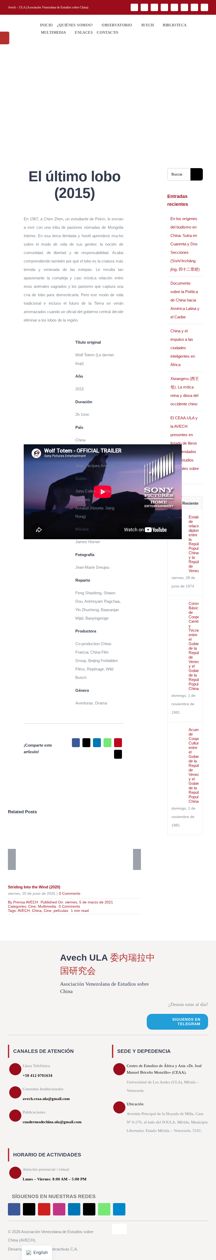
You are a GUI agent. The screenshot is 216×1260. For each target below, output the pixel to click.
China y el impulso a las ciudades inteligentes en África (182, 348)
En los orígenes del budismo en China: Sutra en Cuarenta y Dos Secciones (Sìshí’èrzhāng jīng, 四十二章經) (185, 243)
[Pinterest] (118, 742)
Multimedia (47, 906)
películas (60, 910)
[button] (123, 32)
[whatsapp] (194, 7)
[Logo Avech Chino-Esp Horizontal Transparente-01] (20, 21)
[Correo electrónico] (118, 754)
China (37, 910)
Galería (82, 851)
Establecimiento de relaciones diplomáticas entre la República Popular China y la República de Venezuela (194, 544)
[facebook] (134, 7)
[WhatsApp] (107, 742)
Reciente (190, 503)
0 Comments (69, 893)
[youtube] (154, 7)
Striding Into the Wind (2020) (67, 851)
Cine (32, 906)
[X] (86, 742)
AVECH (24, 910)
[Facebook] (76, 742)
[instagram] (164, 7)
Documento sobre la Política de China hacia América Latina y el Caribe (184, 300)
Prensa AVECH (25, 902)
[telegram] (204, 7)
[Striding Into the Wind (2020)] (74, 851)
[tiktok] (184, 7)
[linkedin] (174, 7)
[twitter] (144, 7)
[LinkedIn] (97, 742)
